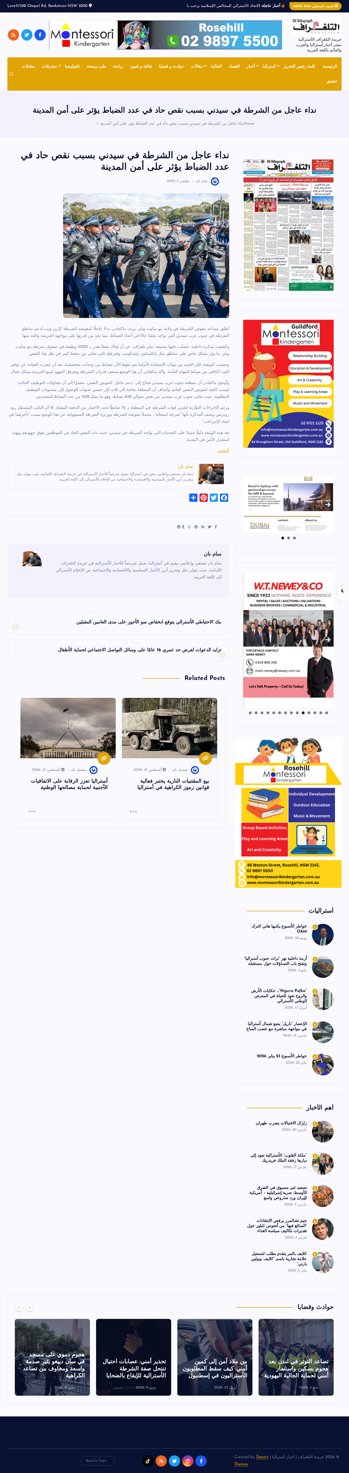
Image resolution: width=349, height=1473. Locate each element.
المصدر (223, 451)
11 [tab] (267, 712)
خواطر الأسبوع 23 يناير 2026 (282, 1056)
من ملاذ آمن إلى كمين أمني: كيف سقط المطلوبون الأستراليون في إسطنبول (215, 1369)
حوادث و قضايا (171, 67)
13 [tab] (256, 712)
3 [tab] (282, 538)
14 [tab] (250, 712)
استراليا (269, 67)
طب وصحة (96, 67)
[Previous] (19, 1307)
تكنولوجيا (72, 67)
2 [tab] (288, 538)
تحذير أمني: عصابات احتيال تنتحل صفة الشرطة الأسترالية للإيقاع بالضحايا (134, 1369)
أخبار (251, 67)
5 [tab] (303, 712)
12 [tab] (262, 712)
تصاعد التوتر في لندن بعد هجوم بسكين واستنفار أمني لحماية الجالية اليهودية (296, 1369)
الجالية (216, 67)
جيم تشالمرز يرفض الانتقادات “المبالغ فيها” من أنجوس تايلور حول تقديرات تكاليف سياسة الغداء (277, 1226)
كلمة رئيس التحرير (299, 67)
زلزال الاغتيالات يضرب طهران (281, 1123)
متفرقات (49, 67)
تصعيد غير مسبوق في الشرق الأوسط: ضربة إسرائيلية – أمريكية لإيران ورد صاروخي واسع (278, 1193)
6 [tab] (297, 712)
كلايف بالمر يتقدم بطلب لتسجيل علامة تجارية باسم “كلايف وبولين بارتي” (279, 1259)
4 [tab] (309, 712)
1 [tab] (294, 538)
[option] (296, 1357)
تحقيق (332, 81)
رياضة (118, 67)
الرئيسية (330, 67)
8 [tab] (285, 712)
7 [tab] (291, 712)
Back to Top (95, 1461)
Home (249, 124)
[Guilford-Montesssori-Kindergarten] (288, 383)
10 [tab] (273, 712)
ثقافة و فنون (141, 67)
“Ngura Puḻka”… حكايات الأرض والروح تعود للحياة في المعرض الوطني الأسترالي (279, 996)
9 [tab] (279, 712)
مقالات (197, 67)
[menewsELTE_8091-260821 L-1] (288, 225)
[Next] (29, 1307)
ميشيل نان (180, 770)
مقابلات (28, 67)
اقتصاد (234, 67)
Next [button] (327, 503)
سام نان (202, 181)
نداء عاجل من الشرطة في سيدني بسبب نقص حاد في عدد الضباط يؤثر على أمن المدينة (172, 124)
